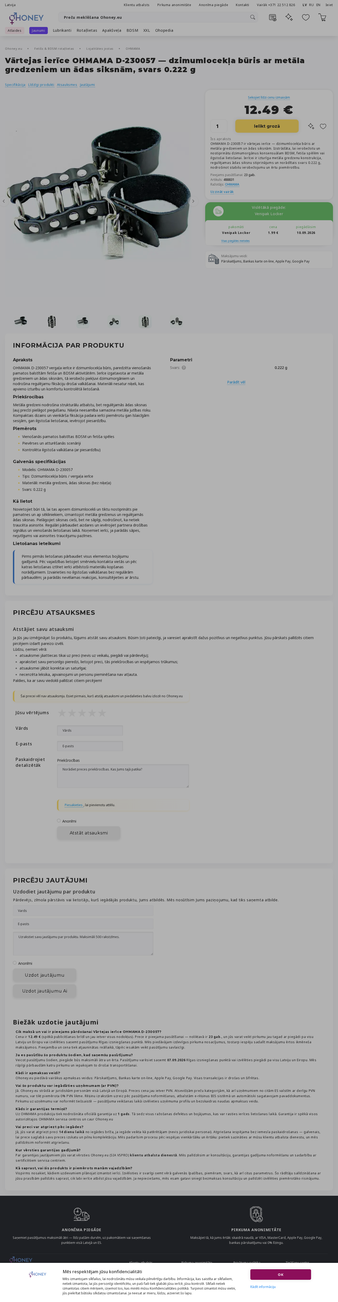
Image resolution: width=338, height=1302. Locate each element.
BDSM (132, 30)
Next (193, 201)
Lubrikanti (62, 30)
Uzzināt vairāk (222, 192)
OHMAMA (133, 48)
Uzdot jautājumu (45, 975)
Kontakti (242, 5)
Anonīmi (69, 821)
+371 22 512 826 (282, 5)
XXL (146, 30)
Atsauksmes (67, 84)
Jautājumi (87, 84)
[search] (252, 17)
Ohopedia (164, 30)
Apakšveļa (111, 30)
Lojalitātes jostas (100, 48)
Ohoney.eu (14, 48)
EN (318, 5)
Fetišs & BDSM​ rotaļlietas (54, 48)
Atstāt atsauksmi (89, 832)
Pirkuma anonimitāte (174, 5)
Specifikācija (15, 84)
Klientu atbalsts (137, 5)
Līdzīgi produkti (41, 84)
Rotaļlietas (87, 30)
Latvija (10, 5)
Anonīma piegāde (213, 5)
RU (311, 5)
